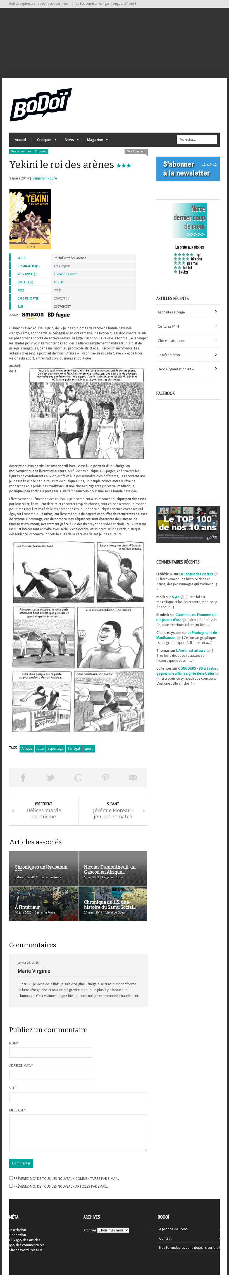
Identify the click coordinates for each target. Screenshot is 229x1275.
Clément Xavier (65, 274)
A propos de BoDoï (173, 1229)
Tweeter (51, 777)
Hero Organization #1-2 (176, 369)
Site (12, 1088)
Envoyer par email (133, 777)
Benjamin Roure (44, 178)
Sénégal (74, 749)
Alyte (175, 597)
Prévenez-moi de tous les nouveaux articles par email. (61, 1186)
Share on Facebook (23, 777)
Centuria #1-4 (168, 327)
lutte (40, 749)
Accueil (20, 140)
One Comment (136, 151)
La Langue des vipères (196, 574)
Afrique (27, 749)
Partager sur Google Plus (78, 777)
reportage (55, 749)
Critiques (41, 141)
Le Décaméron (169, 355)
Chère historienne (171, 341)
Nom (14, 1043)
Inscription (17, 1230)
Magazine (92, 141)
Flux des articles (24, 1240)
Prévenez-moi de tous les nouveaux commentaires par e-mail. (66, 1179)
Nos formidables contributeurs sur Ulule (190, 1248)
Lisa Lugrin (62, 266)
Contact (165, 1238)
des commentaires (26, 1245)
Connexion (17, 1235)
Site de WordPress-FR (25, 1250)
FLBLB (58, 282)
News (66, 141)
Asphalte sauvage (171, 312)
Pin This (106, 777)
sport (88, 749)
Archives (90, 1230)
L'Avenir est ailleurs (190, 651)
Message (17, 1110)
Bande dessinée (21, 151)
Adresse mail (21, 1066)
